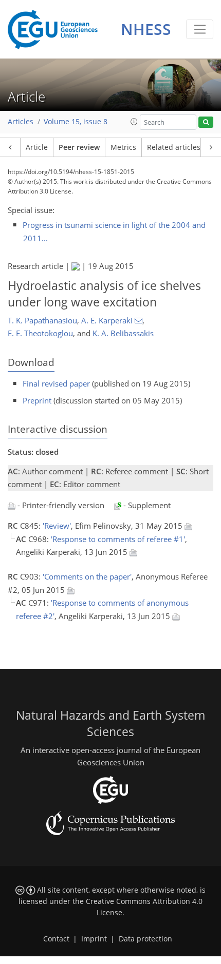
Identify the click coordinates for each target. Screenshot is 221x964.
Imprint (94, 938)
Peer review (79, 147)
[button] (134, 121)
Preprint (37, 400)
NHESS (146, 29)
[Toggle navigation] (199, 29)
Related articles (173, 147)
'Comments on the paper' (87, 576)
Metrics (123, 147)
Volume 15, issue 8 (75, 121)
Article (37, 147)
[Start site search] (205, 122)
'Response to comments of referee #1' (118, 539)
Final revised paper (56, 383)
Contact (56, 938)
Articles (20, 121)
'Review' (57, 525)
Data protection (145, 938)
